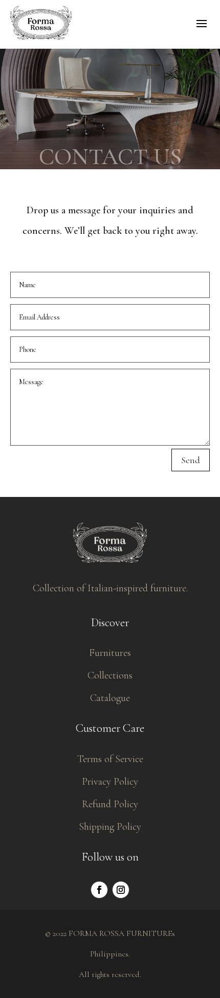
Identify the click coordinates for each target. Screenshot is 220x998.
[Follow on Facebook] (99, 890)
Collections (110, 675)
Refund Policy (110, 804)
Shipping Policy (110, 827)
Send (190, 460)
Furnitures (110, 653)
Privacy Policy (110, 781)
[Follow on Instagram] (120, 890)
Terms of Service (110, 759)
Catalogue (110, 698)
